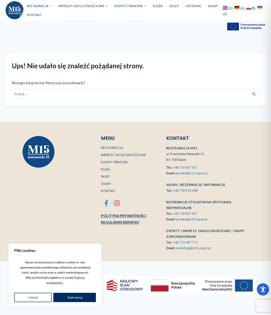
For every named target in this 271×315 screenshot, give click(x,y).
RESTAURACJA (112, 147)
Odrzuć (33, 297)
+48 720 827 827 (185, 167)
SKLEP (174, 6)
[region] (55, 275)
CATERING (193, 6)
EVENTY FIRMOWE (114, 162)
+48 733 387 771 (185, 242)
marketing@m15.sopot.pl (193, 248)
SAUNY (213, 6)
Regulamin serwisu (120, 222)
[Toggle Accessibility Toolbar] (263, 289)
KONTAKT (34, 15)
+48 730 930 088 (185, 190)
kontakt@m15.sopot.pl (191, 173)
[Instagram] (117, 203)
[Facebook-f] (106, 203)
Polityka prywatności (124, 215)
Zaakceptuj (74, 297)
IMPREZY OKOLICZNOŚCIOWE (123, 155)
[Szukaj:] (135, 94)
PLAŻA (158, 6)
